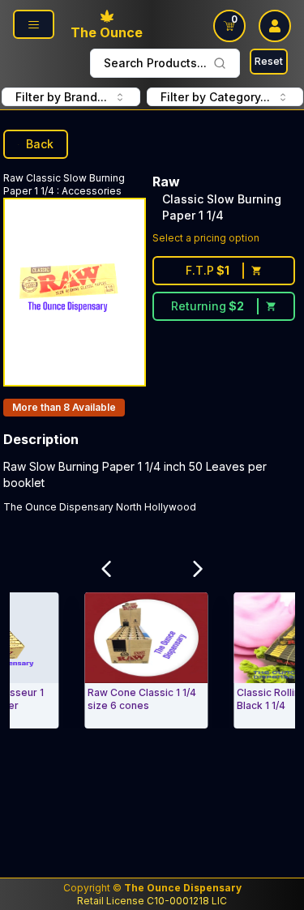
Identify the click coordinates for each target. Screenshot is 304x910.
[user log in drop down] (275, 26)
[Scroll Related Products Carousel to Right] (198, 569)
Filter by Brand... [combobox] (61, 97)
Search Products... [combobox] (155, 63)
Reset (269, 61)
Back (40, 144)
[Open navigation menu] (33, 24)
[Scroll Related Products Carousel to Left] (106, 569)
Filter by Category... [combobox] (215, 97)
